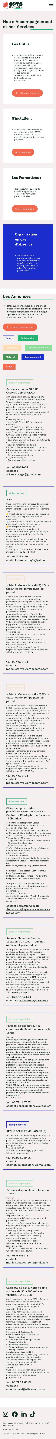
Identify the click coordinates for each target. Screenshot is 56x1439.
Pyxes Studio (39, 1434)
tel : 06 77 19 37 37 (18, 1102)
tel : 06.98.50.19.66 (18, 1157)
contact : (23, 472)
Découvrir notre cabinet (17, 1153)
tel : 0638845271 (17, 1255)
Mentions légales (10, 1430)
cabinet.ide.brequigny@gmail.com (27, 1150)
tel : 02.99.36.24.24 (18, 997)
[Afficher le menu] (51, 5)
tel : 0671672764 (17, 661)
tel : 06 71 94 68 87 (19, 1382)
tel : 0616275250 (17, 556)
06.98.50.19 (15, 1148)
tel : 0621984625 (17, 467)
